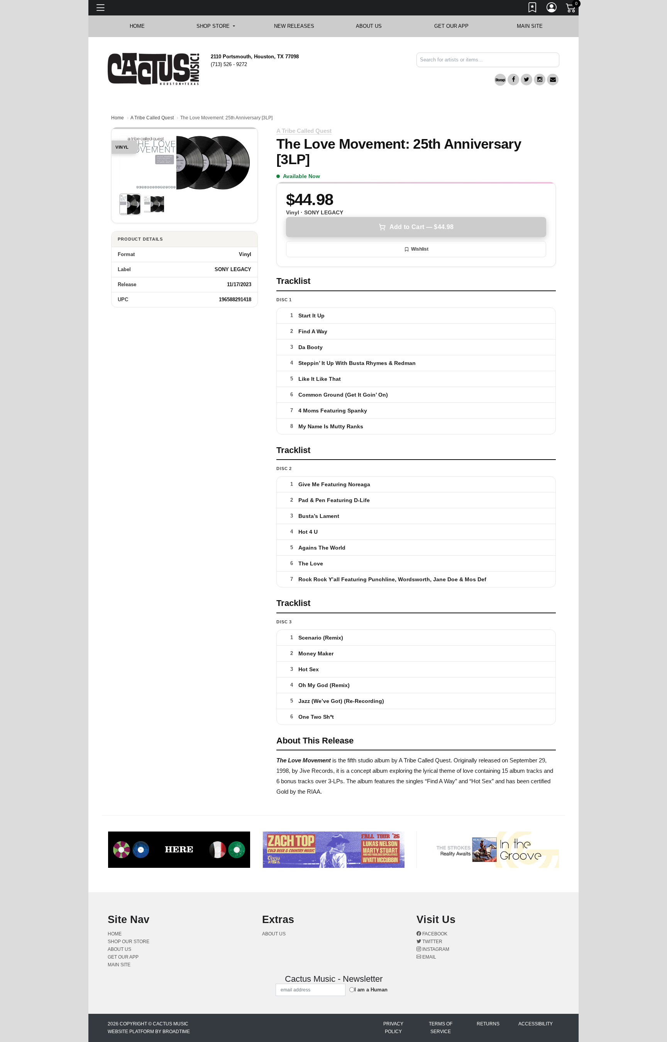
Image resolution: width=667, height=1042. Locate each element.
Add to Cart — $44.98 (421, 227)
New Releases (294, 26)
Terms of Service (440, 1027)
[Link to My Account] (552, 9)
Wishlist (419, 249)
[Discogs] (500, 80)
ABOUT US (372, 26)
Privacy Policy (393, 1027)
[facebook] (513, 79)
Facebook (434, 934)
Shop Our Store (128, 941)
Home (117, 117)
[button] (215, 26)
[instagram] (539, 79)
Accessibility (535, 1024)
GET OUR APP (451, 26)
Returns (488, 1024)
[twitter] (526, 79)
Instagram (435, 949)
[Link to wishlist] (532, 9)
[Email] (552, 79)
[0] (571, 9)
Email (428, 957)
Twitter (431, 941)
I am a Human (371, 990)
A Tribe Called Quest (152, 117)
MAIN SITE (530, 26)
